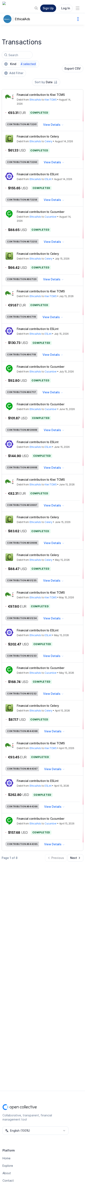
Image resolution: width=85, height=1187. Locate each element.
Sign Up (48, 8)
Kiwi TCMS (51, 99)
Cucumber (51, 216)
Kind (23, 64)
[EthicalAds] (8, 19)
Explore (7, 1165)
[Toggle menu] (77, 8)
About (6, 1173)
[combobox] (46, 82)
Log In (65, 8)
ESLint (48, 179)
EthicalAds (22, 19)
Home (6, 1158)
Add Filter (16, 73)
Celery (48, 141)
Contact (8, 1180)
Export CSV (73, 68)
